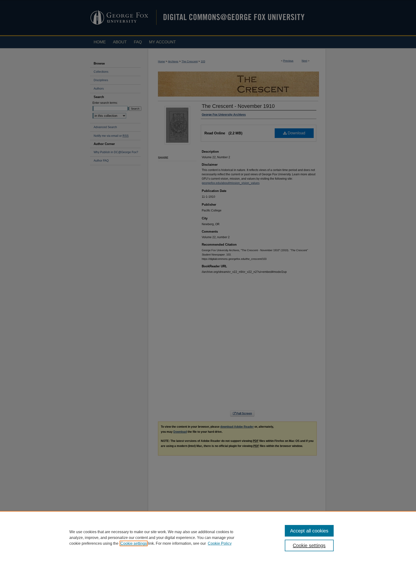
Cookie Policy (220, 543)
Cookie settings (133, 543)
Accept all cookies (309, 530)
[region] (208, 537)
